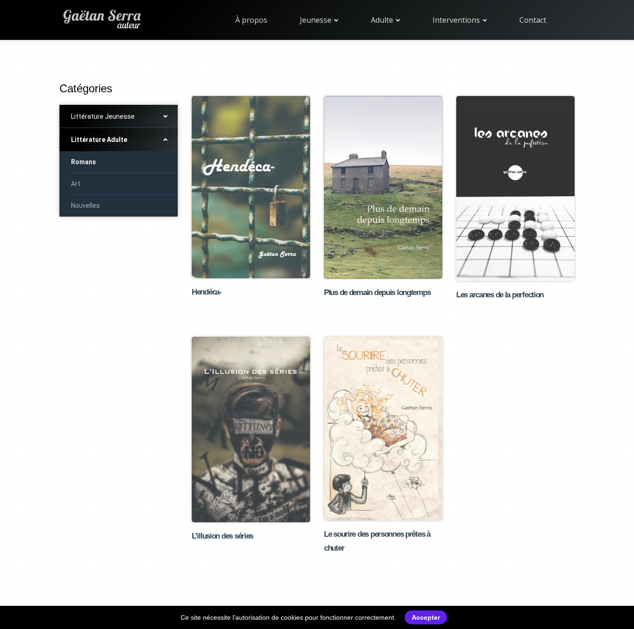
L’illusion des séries (222, 536)
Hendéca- (206, 292)
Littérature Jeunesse (103, 116)
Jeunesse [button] (316, 20)
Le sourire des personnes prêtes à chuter (377, 541)
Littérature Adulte (99, 139)
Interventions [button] (457, 20)
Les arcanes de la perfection (499, 294)
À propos (251, 20)
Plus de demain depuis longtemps (377, 292)
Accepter (426, 617)
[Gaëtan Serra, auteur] (101, 18)
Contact (532, 20)
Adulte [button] (383, 20)
